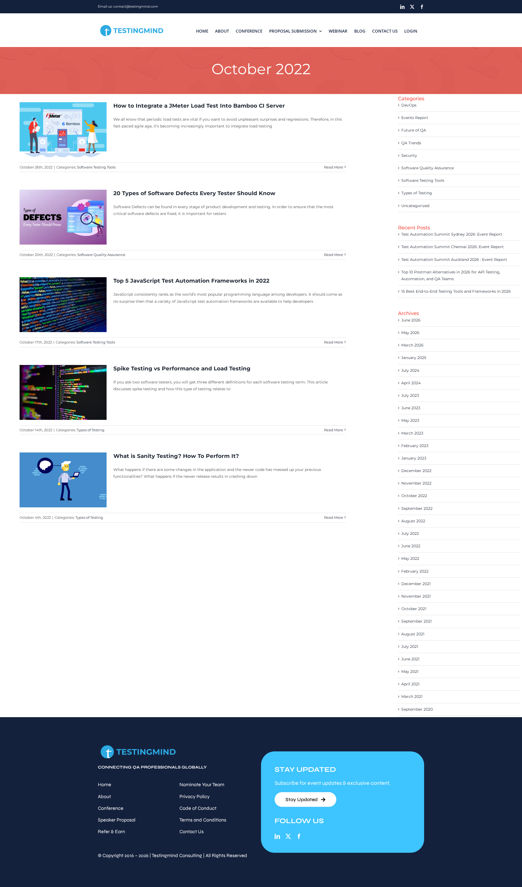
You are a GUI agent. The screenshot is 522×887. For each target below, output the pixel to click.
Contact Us (191, 832)
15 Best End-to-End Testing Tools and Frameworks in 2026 (456, 291)
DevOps (409, 105)
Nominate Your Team (201, 785)
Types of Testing (90, 430)
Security (409, 155)
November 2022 (416, 483)
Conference (110, 808)
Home (104, 785)
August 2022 (413, 521)
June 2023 (410, 407)
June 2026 (411, 320)
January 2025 (413, 357)
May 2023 (410, 420)
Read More (333, 167)
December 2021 (416, 583)
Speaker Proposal (116, 820)
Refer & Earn (111, 832)
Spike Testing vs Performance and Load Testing (181, 368)
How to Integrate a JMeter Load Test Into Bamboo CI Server (199, 105)
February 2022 (414, 571)
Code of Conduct (197, 808)
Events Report (414, 117)
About (104, 796)
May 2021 (409, 671)
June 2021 (410, 659)
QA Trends (411, 142)
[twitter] (288, 836)
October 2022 (414, 495)
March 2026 (412, 345)
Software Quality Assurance (101, 254)
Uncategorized (415, 205)
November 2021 (416, 596)
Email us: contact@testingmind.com (128, 6)
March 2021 (411, 696)
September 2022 (417, 508)
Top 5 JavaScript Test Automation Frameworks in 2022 (191, 280)
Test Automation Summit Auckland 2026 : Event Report (454, 259)
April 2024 (411, 382)
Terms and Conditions (202, 820)
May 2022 (410, 558)
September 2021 (416, 621)
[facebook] (299, 836)
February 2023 (414, 445)
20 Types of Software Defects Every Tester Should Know (194, 193)
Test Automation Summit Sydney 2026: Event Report (451, 234)
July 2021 (409, 646)
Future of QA (413, 130)
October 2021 (413, 608)
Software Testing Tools (96, 167)
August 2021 (412, 634)
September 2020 (417, 709)
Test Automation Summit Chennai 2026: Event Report (452, 246)
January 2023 (413, 458)
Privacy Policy (194, 796)
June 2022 (410, 546)
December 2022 (416, 470)
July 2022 (410, 533)
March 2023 (412, 433)
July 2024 (410, 370)
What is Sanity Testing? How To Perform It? (176, 456)
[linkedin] (277, 836)
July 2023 (410, 395)
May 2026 (410, 332)
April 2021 (410, 684)
